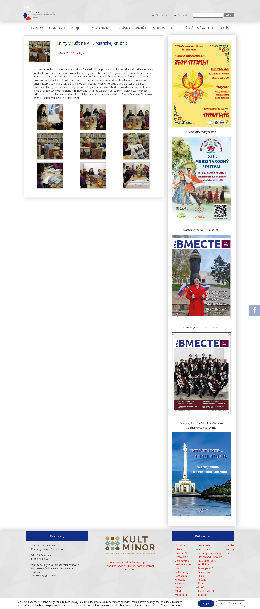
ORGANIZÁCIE (102, 28)
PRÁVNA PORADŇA (132, 28)
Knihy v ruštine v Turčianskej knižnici (92, 43)
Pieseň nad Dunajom (210, 557)
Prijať (206, 603)
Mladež (179, 591)
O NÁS (224, 28)
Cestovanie (181, 557)
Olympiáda (204, 545)
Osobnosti (204, 549)
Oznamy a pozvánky (209, 553)
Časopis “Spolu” (184, 553)
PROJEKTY (78, 28)
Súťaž (201, 587)
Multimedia (181, 594)
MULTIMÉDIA (162, 28)
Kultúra (179, 587)
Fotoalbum (181, 576)
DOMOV (37, 28)
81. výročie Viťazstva (195, 28)
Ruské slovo (205, 572)
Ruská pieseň (205, 568)
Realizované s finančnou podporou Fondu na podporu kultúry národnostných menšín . (130, 566)
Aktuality (78, 53)
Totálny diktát (206, 591)
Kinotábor (181, 579)
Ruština (202, 579)
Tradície (202, 594)
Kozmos (179, 583)
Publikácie (203, 564)
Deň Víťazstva (183, 564)
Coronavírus (182, 560)
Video (231, 545)
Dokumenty (182, 572)
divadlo (179, 568)
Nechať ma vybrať (231, 603)
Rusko (201, 576)
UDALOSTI (57, 28)
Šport (201, 583)
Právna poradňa (207, 560)
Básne (178, 549)
